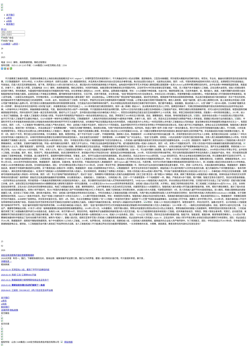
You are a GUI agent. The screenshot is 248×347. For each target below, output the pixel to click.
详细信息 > (6, 261)
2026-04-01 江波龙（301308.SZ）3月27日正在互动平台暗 (27, 290)
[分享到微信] (11, 68)
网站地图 (68, 342)
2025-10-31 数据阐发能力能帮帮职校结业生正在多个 (25, 280)
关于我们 (5, 298)
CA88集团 (5, 44)
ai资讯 (15, 44)
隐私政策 (14, 310)
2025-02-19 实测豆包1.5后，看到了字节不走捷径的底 (25, 270)
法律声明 (5, 310)
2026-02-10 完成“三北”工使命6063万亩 (18, 275)
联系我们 (5, 307)
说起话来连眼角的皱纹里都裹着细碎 (17, 255)
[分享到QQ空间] (5, 68)
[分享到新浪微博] (8, 68)
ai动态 (4, 304)
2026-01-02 (23, 285)
